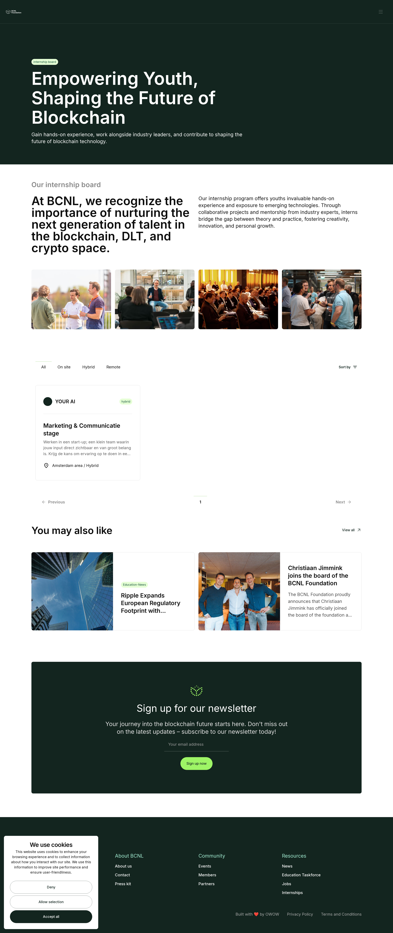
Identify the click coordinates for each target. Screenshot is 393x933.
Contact (122, 875)
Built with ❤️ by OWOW (257, 914)
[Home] (13, 12)
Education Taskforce (301, 875)
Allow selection (51, 902)
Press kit (123, 883)
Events (204, 866)
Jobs (286, 883)
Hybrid (88, 367)
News (287, 866)
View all (348, 530)
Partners (206, 883)
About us (123, 866)
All (43, 367)
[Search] (363, 11)
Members (207, 875)
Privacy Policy (300, 914)
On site (64, 367)
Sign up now (196, 763)
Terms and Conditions (341, 914)
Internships (292, 892)
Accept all (51, 916)
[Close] (380, 11)
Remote (113, 367)
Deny (51, 887)
